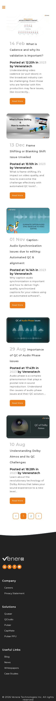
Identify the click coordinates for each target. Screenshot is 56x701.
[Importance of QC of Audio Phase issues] (28, 330)
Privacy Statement (14, 593)
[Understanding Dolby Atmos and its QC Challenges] (28, 426)
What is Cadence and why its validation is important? (26, 50)
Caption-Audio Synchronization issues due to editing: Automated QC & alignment (26, 251)
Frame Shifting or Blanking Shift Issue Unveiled (28, 151)
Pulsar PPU (10, 636)
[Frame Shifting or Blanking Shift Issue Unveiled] (28, 126)
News (7, 662)
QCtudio (8, 619)
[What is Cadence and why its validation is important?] (28, 25)
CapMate (9, 630)
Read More (17, 101)
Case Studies (11, 673)
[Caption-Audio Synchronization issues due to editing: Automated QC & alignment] (28, 220)
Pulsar (7, 625)
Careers (8, 587)
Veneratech (23, 66)
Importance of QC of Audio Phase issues (27, 355)
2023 (42, 62)
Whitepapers (11, 668)
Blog (6, 656)
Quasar (8, 613)
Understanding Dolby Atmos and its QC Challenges (25, 456)
